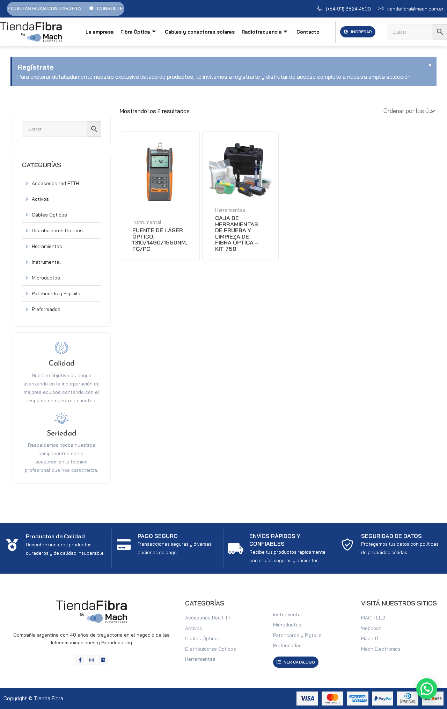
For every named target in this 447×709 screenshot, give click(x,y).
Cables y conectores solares (200, 32)
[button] (426, 688)
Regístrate (35, 67)
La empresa (99, 32)
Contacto (308, 32)
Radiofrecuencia (261, 32)
